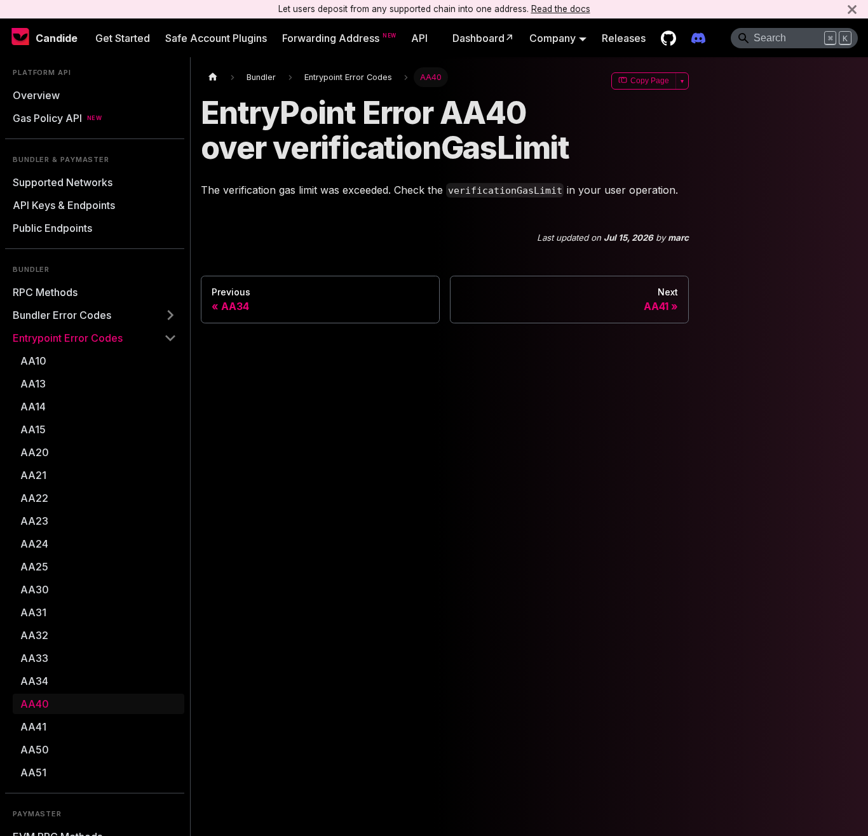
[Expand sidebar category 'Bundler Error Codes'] (170, 315)
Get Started (122, 38)
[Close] (852, 9)
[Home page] (213, 77)
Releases (624, 38)
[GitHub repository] (668, 38)
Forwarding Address (330, 38)
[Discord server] (698, 38)
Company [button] (552, 38)
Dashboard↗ (483, 38)
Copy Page (649, 80)
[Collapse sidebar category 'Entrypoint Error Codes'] (170, 338)
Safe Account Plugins (216, 38)
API (419, 38)
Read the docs (560, 9)
